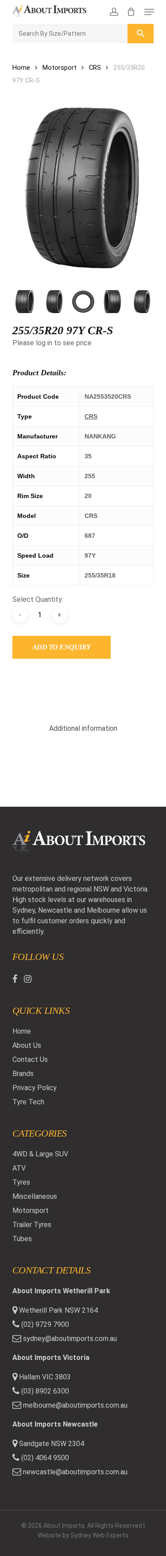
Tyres (21, 1182)
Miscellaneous (34, 1196)
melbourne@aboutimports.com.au (75, 1405)
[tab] (83, 728)
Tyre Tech (28, 1102)
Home (21, 68)
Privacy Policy (34, 1088)
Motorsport (59, 68)
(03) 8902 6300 (44, 1391)
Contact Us (30, 1059)
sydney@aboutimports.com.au (70, 1338)
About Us (26, 1045)
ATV (19, 1168)
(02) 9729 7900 (44, 1324)
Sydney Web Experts (99, 1535)
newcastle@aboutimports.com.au (75, 1472)
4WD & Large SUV (40, 1154)
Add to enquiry (61, 647)
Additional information (83, 728)
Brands (23, 1073)
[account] (113, 12)
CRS (95, 68)
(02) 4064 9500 (44, 1458)
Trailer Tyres (31, 1224)
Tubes (22, 1239)
